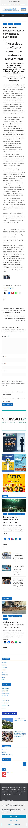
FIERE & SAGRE (5, 700)
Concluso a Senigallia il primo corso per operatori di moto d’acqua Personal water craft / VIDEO (18, 569)
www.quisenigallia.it (16, 40)
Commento (5, 336)
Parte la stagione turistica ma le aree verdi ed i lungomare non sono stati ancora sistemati (14, 318)
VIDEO (23, 513)
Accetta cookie (14, 816)
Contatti (4, 752)
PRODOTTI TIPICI (6, 705)
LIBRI (3, 698)
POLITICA (4, 665)
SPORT (3, 679)
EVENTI (5, 513)
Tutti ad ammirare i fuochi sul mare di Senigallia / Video (11, 520)
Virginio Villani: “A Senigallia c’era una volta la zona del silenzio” (13, 625)
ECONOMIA (11, 24)
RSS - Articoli (9, 772)
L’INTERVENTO (18, 616)
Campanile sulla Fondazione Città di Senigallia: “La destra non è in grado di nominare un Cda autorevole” (14, 310)
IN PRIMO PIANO (18, 24)
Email (4, 364)
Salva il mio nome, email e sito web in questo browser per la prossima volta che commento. (13, 383)
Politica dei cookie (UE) (7, 754)
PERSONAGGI (5, 695)
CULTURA (4, 672)
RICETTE (4, 708)
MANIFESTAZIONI (6, 693)
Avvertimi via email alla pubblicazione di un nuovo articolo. (14, 400)
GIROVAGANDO (5, 688)
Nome (4, 356)
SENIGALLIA (18, 513)
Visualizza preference (14, 824)
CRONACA (4, 662)
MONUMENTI (5, 691)
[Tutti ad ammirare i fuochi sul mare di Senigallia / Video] (14, 505)
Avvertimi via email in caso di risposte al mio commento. (13, 393)
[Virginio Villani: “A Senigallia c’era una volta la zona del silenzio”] (14, 607)
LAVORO (4, 670)
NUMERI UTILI (5, 703)
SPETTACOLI (5, 675)
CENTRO (5, 24)
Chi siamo (4, 749)
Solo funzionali (14, 820)
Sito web (4, 371)
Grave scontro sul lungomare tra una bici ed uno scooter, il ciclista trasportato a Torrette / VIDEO (19, 557)
